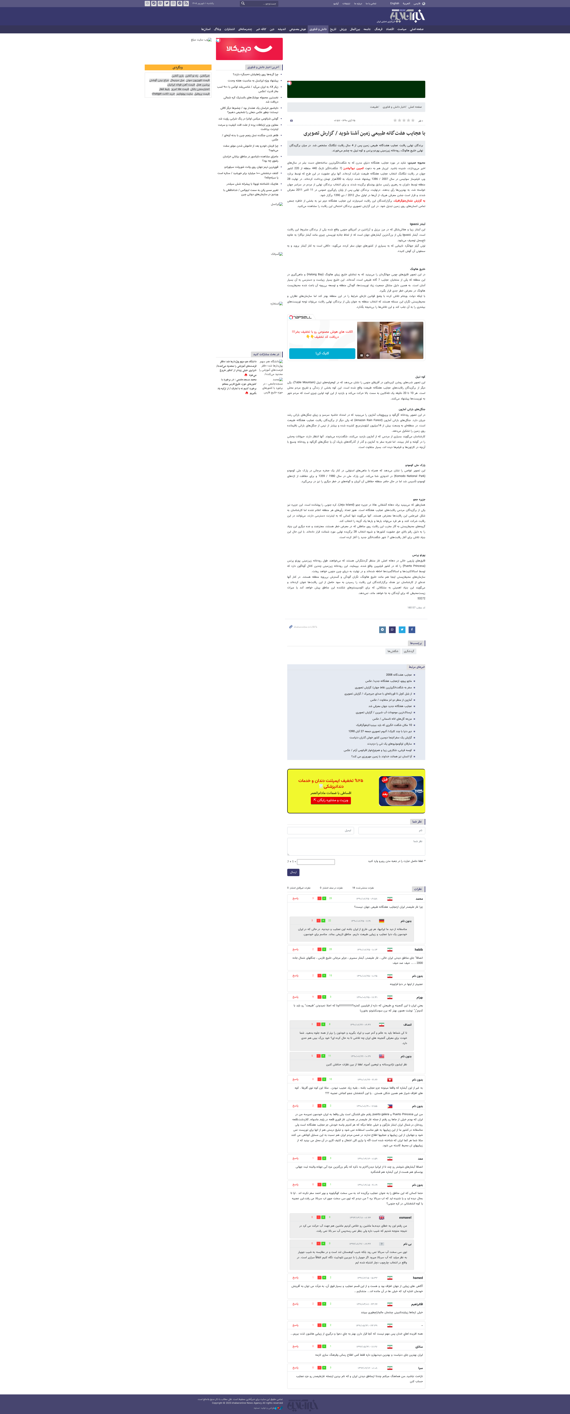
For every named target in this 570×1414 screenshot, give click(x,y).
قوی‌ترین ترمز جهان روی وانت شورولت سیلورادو (251, 167)
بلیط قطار (164, 89)
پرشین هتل (203, 85)
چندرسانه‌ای (245, 29)
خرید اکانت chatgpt (163, 94)
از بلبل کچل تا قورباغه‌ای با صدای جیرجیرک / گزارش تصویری (378, 694)
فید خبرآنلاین (186, 3)
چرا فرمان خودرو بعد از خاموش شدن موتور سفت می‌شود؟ (250, 148)
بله (154, 3)
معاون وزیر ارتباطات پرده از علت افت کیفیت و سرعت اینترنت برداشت (248, 127)
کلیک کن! (322, 353)
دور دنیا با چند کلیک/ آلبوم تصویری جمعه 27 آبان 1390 (380, 731)
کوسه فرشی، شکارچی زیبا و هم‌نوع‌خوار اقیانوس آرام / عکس (378, 750)
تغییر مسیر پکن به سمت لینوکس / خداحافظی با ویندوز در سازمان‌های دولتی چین (250, 192)
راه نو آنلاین (191, 76)
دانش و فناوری (318, 29)
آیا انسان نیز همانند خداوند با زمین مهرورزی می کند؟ (381, 756)
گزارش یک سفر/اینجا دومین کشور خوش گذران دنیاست (381, 737)
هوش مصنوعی (297, 29)
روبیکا (147, 3)
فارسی (417, 4)
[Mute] (367, 355)
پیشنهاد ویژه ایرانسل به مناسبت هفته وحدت (253, 81)
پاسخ (295, 898)
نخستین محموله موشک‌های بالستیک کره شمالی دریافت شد (251, 99)
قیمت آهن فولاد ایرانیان (181, 85)
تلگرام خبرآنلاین (179, 3)
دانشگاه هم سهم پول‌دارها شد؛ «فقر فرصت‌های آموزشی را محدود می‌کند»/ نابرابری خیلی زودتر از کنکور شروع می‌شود (236, 368)
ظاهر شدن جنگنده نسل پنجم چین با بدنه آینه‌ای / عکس (250, 137)
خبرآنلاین (400, 16)
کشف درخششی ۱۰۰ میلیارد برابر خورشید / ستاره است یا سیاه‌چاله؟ (248, 175)
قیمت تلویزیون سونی (198, 80)
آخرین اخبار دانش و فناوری (263, 67)
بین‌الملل (355, 29)
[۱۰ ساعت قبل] (270, 368)
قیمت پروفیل (202, 94)
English (394, 4)
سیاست (401, 29)
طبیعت (374, 107)
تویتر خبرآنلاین (166, 3)
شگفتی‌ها (393, 651)
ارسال (293, 872)
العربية (406, 4)
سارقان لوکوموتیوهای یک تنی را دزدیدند (389, 744)
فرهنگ (379, 29)
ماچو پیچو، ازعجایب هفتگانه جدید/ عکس (388, 681)
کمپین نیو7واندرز (353, 168)
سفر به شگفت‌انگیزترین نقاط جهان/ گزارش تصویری (383, 687)
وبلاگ (217, 29)
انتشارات (229, 29)
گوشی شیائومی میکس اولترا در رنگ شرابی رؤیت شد (248, 119)
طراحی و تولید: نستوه (264, 1408)
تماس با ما (371, 4)
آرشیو (336, 4)
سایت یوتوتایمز (184, 94)
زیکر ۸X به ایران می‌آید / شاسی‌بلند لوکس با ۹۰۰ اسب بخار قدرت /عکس (247, 89)
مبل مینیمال (177, 80)
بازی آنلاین (178, 76)
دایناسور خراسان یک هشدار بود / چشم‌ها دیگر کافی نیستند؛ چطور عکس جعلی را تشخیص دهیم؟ (249, 110)
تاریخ (333, 29)
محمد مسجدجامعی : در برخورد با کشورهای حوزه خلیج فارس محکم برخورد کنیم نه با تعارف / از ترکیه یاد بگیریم (237, 386)
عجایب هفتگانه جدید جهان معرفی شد (390, 706)
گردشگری (409, 651)
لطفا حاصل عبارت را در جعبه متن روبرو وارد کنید (396, 861)
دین (272, 29)
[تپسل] (289, 83)
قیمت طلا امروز (180, 89)
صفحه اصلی (416, 29)
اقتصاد (390, 29)
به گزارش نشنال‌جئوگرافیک (409, 201)
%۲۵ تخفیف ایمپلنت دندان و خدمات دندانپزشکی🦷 (330, 783)
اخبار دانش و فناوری (394, 107)
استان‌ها (205, 29)
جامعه (367, 29)
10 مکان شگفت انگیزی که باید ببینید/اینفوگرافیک (384, 725)
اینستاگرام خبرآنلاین (173, 3)
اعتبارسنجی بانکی (200, 89)
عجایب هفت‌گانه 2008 (399, 675)
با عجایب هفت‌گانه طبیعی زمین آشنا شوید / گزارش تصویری (364, 133)
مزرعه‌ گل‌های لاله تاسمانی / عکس (392, 719)
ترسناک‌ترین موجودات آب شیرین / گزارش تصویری (384, 712)
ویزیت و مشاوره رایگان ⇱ (331, 800)
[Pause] (361, 355)
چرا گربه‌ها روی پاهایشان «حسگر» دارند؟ (255, 74)
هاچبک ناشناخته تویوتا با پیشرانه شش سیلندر (252, 184)
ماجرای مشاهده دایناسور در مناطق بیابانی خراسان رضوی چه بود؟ (250, 158)
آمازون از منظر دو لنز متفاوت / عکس (391, 700)
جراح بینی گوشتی (159, 80)
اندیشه (282, 29)
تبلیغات (346, 4)
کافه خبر (261, 29)
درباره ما (358, 4)
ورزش (343, 29)
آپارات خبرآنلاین (160, 3)
